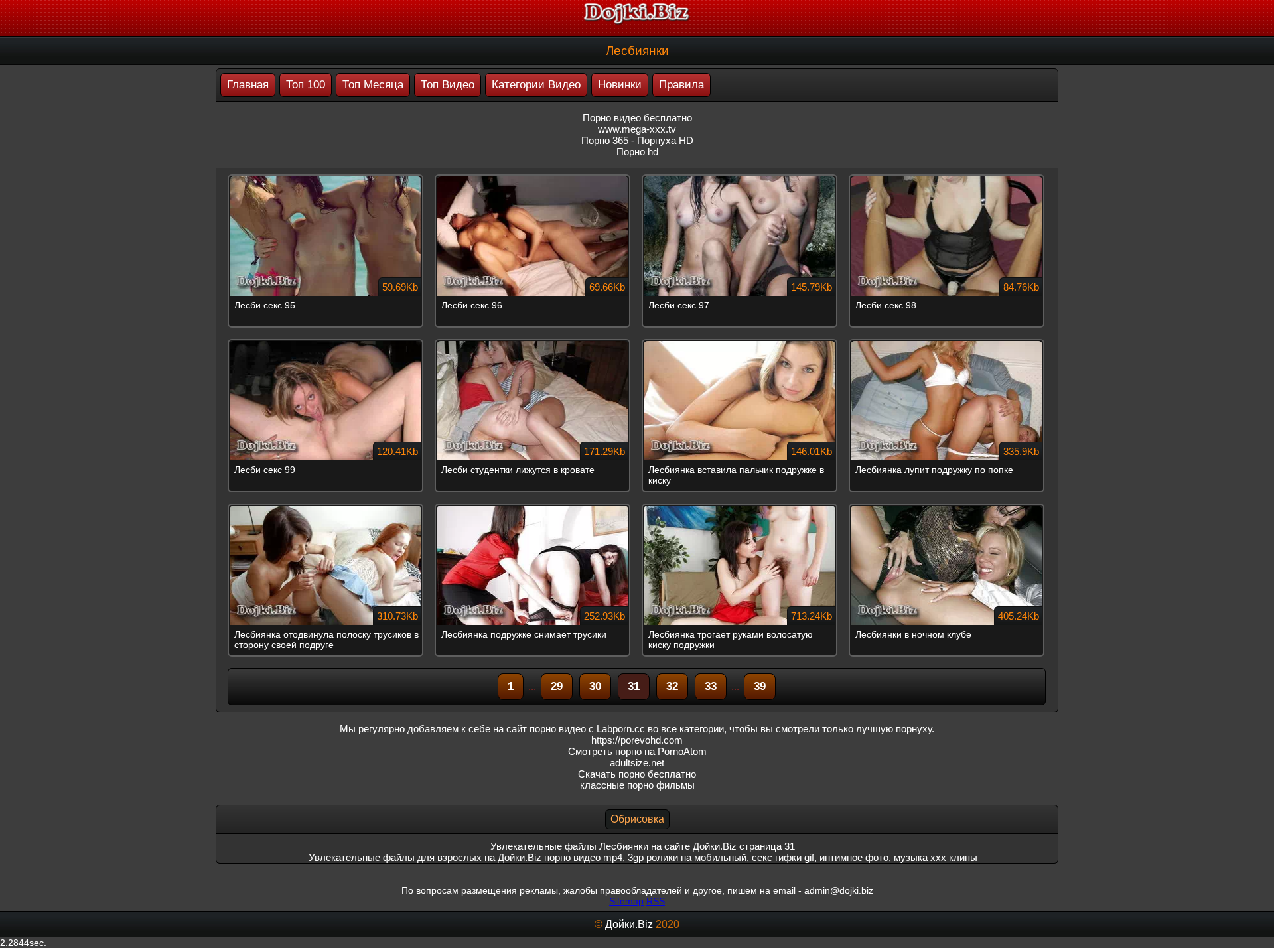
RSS (655, 901)
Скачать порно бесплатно (637, 773)
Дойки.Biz (629, 924)
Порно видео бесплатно (637, 117)
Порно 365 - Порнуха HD (637, 140)
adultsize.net (637, 762)
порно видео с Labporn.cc (587, 728)
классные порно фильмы (637, 785)
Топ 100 (305, 84)
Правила (681, 84)
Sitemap (626, 901)
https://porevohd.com (637, 740)
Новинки (620, 84)
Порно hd (637, 151)
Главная (248, 84)
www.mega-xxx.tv (637, 129)
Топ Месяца (372, 84)
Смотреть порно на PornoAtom (637, 751)
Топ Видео (447, 84)
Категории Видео (536, 84)
